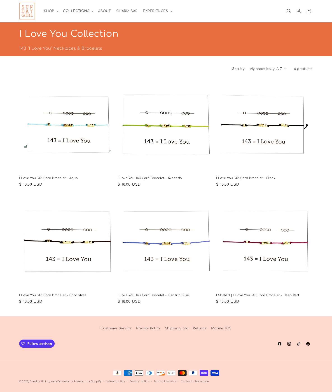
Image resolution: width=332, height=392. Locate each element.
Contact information (195, 381)
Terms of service (165, 381)
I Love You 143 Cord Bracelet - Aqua (48, 178)
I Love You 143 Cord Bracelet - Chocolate (53, 295)
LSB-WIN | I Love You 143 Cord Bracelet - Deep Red (257, 295)
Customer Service (116, 328)
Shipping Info (176, 328)
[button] (50, 11)
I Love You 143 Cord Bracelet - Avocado (150, 178)
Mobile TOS (221, 328)
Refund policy (115, 381)
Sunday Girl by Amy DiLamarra (51, 381)
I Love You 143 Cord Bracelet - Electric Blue (153, 295)
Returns (199, 328)
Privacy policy (139, 381)
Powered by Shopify (88, 381)
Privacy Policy (148, 328)
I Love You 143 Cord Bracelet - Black (245, 178)
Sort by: (238, 69)
